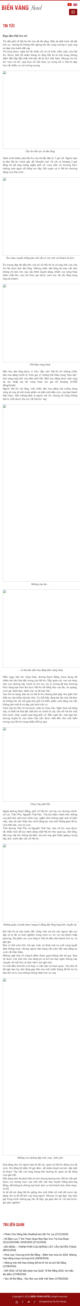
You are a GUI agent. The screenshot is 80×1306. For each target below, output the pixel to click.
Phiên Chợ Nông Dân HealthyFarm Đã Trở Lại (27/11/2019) (36, 1234)
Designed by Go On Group (52, 1301)
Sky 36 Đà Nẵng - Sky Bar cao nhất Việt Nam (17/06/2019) (36, 1278)
